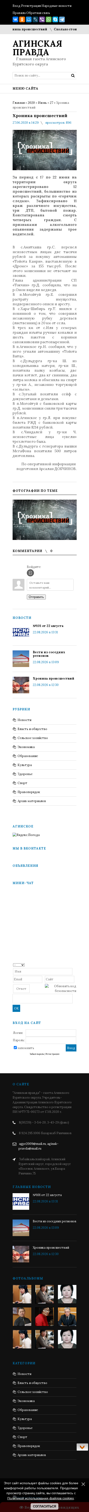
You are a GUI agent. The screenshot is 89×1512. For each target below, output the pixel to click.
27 (51, 103)
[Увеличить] (45, 520)
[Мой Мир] (29, 19)
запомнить (26, 1048)
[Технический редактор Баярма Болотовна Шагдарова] (22, 1294)
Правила (19, 13)
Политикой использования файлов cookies (40, 1498)
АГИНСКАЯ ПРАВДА (37, 48)
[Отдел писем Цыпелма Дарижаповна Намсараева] (67, 1294)
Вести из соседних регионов (49, 654)
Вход (16, 6)
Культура (25, 765)
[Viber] (42, 19)
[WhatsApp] (49, 19)
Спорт (22, 783)
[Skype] (55, 19)
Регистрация (31, 6)
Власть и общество (32, 729)
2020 (31, 103)
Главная (19, 103)
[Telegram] (62, 19)
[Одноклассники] (22, 19)
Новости (24, 720)
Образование (28, 756)
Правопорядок (29, 792)
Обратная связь (38, 13)
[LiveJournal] (35, 19)
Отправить (36, 597)
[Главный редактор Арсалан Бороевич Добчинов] (67, 1316)
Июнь (42, 103)
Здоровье (25, 774)
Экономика (26, 747)
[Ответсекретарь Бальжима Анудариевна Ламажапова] (44, 1316)
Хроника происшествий (53, 678)
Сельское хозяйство (33, 738)
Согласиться (44, 1506)
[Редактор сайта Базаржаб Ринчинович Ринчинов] (22, 1316)
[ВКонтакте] (15, 19)
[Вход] (30, 572)
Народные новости (56, 6)
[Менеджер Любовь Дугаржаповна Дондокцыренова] (44, 1294)
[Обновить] (74, 965)
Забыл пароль (37, 1054)
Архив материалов (32, 801)
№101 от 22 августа (48, 626)
